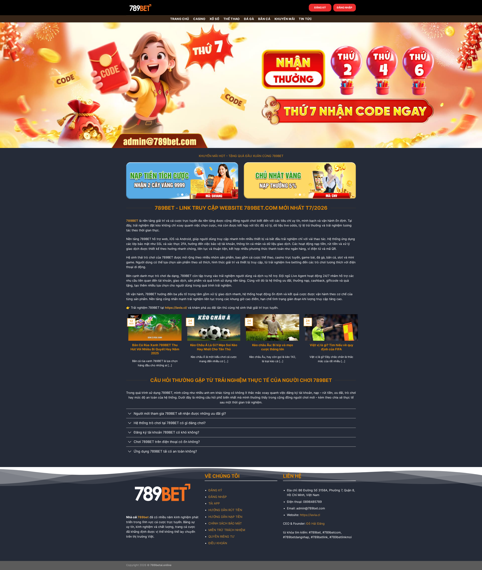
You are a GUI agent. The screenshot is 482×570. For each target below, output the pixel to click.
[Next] (231, 180)
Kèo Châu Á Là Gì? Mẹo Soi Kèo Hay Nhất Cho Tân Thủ (211, 347)
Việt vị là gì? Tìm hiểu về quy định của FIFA (329, 347)
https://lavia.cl (310, 515)
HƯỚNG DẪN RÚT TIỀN (225, 510)
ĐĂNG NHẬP (344, 7)
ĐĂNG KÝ (320, 7)
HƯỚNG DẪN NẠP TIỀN (225, 517)
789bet (143, 517)
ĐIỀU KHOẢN (217, 543)
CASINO (199, 19)
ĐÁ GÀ (249, 19)
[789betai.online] (147, 7)
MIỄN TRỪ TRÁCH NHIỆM (226, 530)
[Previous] (133, 180)
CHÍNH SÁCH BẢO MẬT (225, 523)
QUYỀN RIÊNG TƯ (221, 536)
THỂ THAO (231, 19)
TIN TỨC (305, 19)
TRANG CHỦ (179, 19)
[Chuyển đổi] (129, 414)
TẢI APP (214, 503)
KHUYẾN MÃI (285, 19)
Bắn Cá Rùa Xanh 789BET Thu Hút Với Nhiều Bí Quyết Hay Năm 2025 (152, 349)
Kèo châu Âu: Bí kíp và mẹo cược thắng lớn (270, 347)
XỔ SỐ (214, 19)
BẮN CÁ (264, 19)
